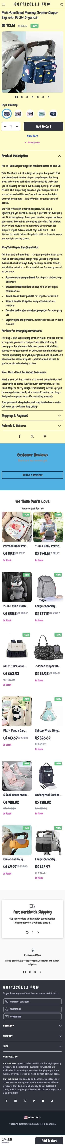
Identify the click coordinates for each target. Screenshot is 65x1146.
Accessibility (51, 1124)
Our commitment (11, 1078)
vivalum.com (9, 1063)
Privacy (40, 1124)
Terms (34, 1124)
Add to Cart (49, 1141)
